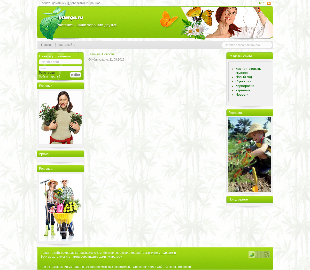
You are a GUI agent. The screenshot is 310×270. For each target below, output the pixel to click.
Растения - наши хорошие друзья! (86, 25)
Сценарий (243, 81)
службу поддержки (163, 253)
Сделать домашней (53, 3)
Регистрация (47, 72)
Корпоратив (244, 86)
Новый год (243, 77)
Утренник (242, 90)
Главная (47, 44)
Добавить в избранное (85, 3)
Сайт (161, 267)
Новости (241, 94)
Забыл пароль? (49, 76)
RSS (262, 3)
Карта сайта (66, 44)
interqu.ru (70, 20)
